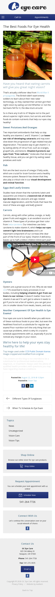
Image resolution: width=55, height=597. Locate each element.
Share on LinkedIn (32, 386)
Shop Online (29, 466)
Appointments (41, 17)
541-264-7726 (31, 558)
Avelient (39, 584)
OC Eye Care (27, 581)
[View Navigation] (4, 17)
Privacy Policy (17, 584)
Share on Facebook (23, 386)
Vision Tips (32, 380)
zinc (5, 289)
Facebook (27, 528)
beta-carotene (15, 224)
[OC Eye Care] (27, 6)
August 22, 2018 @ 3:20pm (33, 377)
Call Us (18, 17)
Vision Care (14, 435)
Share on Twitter (27, 386)
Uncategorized (16, 430)
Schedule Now (29, 495)
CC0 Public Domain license (37, 351)
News (11, 425)
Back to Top (27, 590)
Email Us (27, 569)
